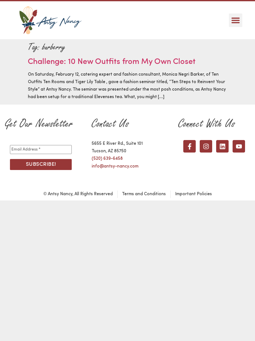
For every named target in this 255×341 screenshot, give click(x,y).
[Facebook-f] (189, 146)
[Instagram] (206, 146)
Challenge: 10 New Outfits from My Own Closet (111, 62)
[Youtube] (239, 146)
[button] (235, 20)
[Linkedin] (222, 146)
